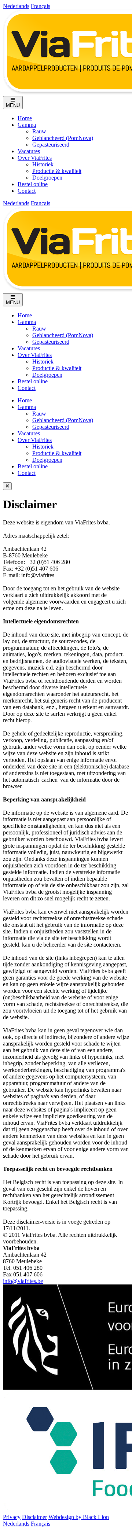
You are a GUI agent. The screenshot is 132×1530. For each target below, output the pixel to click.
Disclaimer (34, 1517)
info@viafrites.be (23, 1281)
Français (40, 6)
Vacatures (29, 151)
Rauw (39, 131)
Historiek (43, 164)
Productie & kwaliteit (56, 171)
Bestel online (33, 184)
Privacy (12, 1517)
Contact (27, 191)
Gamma (27, 125)
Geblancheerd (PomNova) (62, 138)
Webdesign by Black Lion (78, 1517)
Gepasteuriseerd (50, 144)
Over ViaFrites (35, 158)
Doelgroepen (47, 177)
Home (25, 118)
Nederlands (16, 6)
